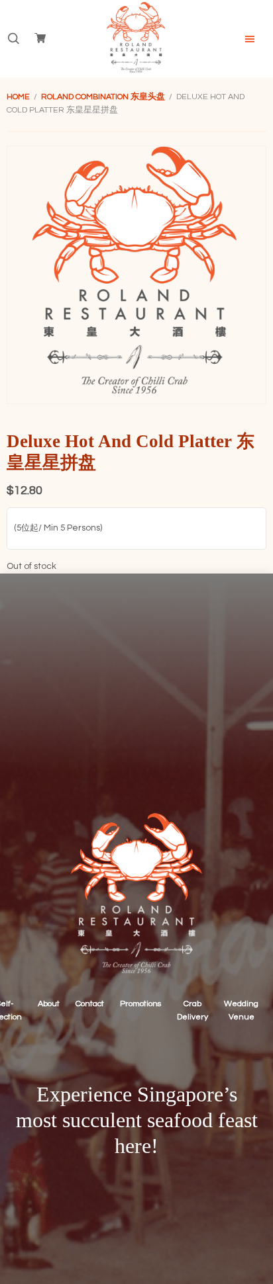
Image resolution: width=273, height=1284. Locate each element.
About (49, 1004)
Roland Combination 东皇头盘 (103, 97)
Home (18, 97)
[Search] (13, 39)
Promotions (140, 1004)
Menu (250, 39)
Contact (90, 1004)
